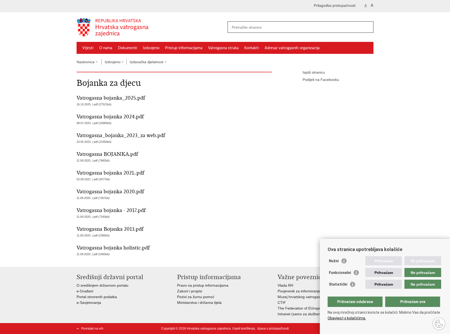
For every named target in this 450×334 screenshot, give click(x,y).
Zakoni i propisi (189, 291)
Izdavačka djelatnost (146, 62)
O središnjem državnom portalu (102, 285)
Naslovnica (86, 62)
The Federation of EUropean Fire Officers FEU (316, 308)
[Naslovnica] (151, 27)
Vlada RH (285, 285)
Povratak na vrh (92, 328)
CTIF (282, 302)
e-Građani (85, 291)
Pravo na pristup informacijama (202, 285)
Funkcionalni (340, 273)
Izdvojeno (151, 48)
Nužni (334, 261)
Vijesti (87, 48)
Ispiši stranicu (314, 72)
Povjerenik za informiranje (299, 291)
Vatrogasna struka (223, 48)
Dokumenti (127, 48)
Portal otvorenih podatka (97, 297)
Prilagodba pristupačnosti (334, 5)
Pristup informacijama (183, 48)
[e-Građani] (99, 6)
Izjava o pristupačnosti (273, 328)
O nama (105, 48)
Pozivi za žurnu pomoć (195, 297)
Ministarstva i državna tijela (199, 302)
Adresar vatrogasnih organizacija (292, 48)
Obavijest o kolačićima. (347, 318)
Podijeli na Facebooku (321, 80)
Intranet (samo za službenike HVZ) (306, 314)
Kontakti (251, 48)
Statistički (338, 284)
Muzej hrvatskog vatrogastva (301, 297)
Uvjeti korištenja (243, 328)
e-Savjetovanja (89, 302)
